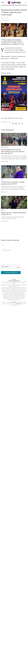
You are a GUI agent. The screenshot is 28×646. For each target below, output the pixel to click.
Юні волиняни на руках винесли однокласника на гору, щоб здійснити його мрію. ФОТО (12, 151)
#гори (2, 118)
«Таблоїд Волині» (13, 302)
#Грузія (5, 118)
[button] (2, 2)
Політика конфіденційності (14, 280)
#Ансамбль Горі (11, 118)
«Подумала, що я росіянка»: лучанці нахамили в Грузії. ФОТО (12, 183)
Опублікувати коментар (11, 272)
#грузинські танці (19, 118)
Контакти (14, 279)
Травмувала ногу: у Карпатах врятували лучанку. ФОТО (13, 213)
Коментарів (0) (5, 122)
